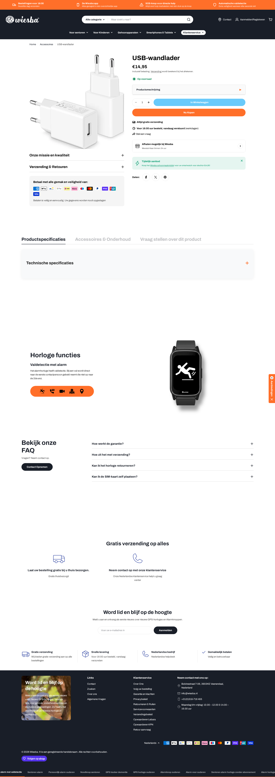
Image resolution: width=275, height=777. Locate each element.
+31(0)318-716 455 (191, 699)
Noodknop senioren (90, 772)
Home (32, 44)
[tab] (43, 240)
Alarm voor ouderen (196, 772)
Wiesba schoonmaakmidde (162, 165)
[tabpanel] (137, 263)
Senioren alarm (35, 772)
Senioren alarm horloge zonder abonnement (233, 772)
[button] (188, 90)
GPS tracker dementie (116, 772)
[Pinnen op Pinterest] (165, 177)
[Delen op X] (155, 177)
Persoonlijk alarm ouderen (62, 772)
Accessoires (46, 44)
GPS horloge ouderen (144, 772)
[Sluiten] (242, 161)
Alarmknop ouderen (170, 772)
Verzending (156, 71)
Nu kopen (188, 112)
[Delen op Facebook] (146, 177)
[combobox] (137, 19)
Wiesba (34, 752)
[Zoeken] (189, 19)
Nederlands (150, 743)
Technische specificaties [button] (137, 263)
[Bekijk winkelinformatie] (240, 146)
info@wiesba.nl (189, 693)
